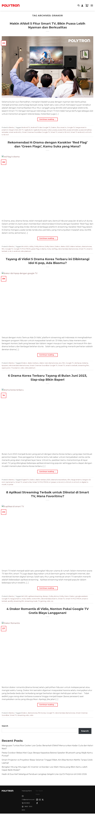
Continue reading (47, 119)
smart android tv (15, 132)
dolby (31, 246)
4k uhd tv (25, 246)
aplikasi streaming (35, 596)
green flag (35, 249)
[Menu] (91, 5)
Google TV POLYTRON (22, 249)
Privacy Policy (32, 817)
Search (5, 726)
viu (52, 601)
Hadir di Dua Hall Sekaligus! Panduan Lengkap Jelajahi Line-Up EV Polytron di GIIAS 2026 (44, 774)
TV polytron (15, 368)
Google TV (71, 127)
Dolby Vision (49, 246)
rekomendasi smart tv (49, 599)
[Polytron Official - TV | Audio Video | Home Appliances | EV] (11, 5)
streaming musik (31, 601)
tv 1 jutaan (52, 482)
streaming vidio (23, 715)
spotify (10, 601)
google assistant (81, 596)
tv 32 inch (67, 482)
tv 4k (9, 251)
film (3, 249)
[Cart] (87, 5)
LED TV (21, 130)
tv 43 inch (87, 132)
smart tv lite (27, 482)
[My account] (82, 5)
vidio (22, 368)
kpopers (5, 365)
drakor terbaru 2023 (42, 480)
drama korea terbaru (59, 480)
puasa (54, 130)
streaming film (83, 365)
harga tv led (13, 130)
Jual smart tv (10, 482)
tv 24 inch (60, 482)
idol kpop (78, 363)
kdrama (85, 363)
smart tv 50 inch (64, 132)
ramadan (5, 132)
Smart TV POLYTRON (40, 482)
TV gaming (42, 601)
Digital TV (25, 480)
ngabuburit (28, 130)
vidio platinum (26, 251)
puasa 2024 (62, 130)
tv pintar (10, 484)
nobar (49, 130)
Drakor (53, 127)
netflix (28, 599)
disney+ (45, 596)
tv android (16, 251)
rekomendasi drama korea (68, 249)
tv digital (83, 482)
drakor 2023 (65, 246)
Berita (11, 127)
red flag (54, 249)
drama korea (87, 246)
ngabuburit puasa (40, 130)
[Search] (78, 5)
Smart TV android (77, 132)
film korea (42, 713)
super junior (6, 368)
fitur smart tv (61, 127)
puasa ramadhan (85, 130)
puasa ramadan (72, 130)
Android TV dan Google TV (40, 127)
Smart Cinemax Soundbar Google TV (36, 132)
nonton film (36, 599)
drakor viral (43, 363)
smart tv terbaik (72, 365)
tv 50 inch (5, 135)
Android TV (26, 127)
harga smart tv (76, 480)
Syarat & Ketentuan (47, 817)
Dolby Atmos (39, 246)
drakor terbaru (75, 246)
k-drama (43, 249)
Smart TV (54, 132)
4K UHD (25, 596)
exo (60, 363)
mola (49, 249)
